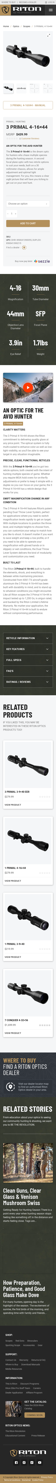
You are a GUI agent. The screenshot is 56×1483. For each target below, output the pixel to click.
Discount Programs (29, 1383)
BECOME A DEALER (27, 2)
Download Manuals (30, 1364)
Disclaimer (26, 1480)
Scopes (26, 26)
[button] (49, 35)
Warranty (23, 1360)
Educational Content (15, 1435)
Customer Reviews (30, 138)
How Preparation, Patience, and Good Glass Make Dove (24, 1288)
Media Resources (13, 1369)
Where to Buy (11, 1364)
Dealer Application (14, 1392)
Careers (37, 1388)
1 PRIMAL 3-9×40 (14, 944)
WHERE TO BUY (9, 2)
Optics (16, 26)
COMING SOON (35, 1415)
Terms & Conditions (12, 1480)
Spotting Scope (12, 1345)
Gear (40, 1345)
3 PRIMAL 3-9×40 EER (17, 791)
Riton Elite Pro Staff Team (17, 1388)
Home (6, 26)
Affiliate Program (34, 1392)
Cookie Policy (37, 1480)
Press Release (38, 1435)
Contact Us (10, 1360)
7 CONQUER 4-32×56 (16, 1020)
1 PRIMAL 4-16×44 (15, 868)
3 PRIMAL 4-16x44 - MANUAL (28, 105)
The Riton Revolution (15, 1431)
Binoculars (32, 1341)
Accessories (29, 1345)
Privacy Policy (47, 1477)
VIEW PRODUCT (13, 805)
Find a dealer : (13, 247)
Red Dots (20, 1341)
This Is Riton (11, 1383)
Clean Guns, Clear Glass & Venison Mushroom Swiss (22, 1196)
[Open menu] (50, 10)
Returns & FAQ (38, 1360)
